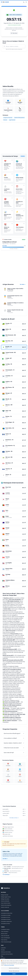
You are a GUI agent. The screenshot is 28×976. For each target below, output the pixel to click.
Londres (10, 683)
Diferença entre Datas (6, 952)
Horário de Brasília (5, 901)
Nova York (5, 683)
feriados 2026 (18, 697)
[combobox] (14, 46)
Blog (2, 956)
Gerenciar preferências (14, 968)
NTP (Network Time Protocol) (15, 604)
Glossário (3, 958)
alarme (14, 694)
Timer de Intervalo (5, 935)
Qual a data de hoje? (9, 752)
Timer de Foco (4, 939)
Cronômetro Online (5, 929)
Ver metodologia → (6, 874)
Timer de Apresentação (6, 941)
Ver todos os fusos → (14, 817)
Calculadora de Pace (5, 923)
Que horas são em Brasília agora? (12, 733)
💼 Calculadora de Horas (8, 830)
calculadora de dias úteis (9, 691)
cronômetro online (7, 694)
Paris (22, 683)
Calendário (3, 947)
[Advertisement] (14, 67)
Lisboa (18, 683)
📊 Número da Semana (8, 836)
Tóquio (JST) (5, 815)
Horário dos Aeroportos (6, 905)
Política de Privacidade (9, 965)
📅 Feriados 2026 (6, 834)
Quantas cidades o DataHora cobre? (13, 743)
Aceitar (14, 973)
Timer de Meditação (5, 937)
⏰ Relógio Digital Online (8, 827)
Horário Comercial (5, 907)
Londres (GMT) (6, 813)
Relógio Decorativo (5, 899)
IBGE (18, 674)
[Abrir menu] (26, 2)
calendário (11, 697)
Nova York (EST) (6, 811)
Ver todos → (22, 284)
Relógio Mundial (4, 894)
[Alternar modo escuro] (24, 2)
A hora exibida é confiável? (10, 738)
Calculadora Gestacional (6, 921)
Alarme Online (4, 933)
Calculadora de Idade (5, 915)
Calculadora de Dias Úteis (6, 913)
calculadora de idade (13, 695)
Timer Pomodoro (4, 931)
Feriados (3, 949)
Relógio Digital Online (6, 897)
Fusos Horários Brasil (5, 903)
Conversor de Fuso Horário (7, 954)
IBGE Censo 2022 (21, 714)
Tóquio (14, 683)
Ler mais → (5, 858)
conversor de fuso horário (14, 692)
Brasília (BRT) (5, 809)
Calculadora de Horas (5, 919)
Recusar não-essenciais (14, 971)
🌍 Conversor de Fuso (7, 832)
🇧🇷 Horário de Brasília (7, 828)
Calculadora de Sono (5, 917)
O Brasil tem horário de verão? (11, 747)
